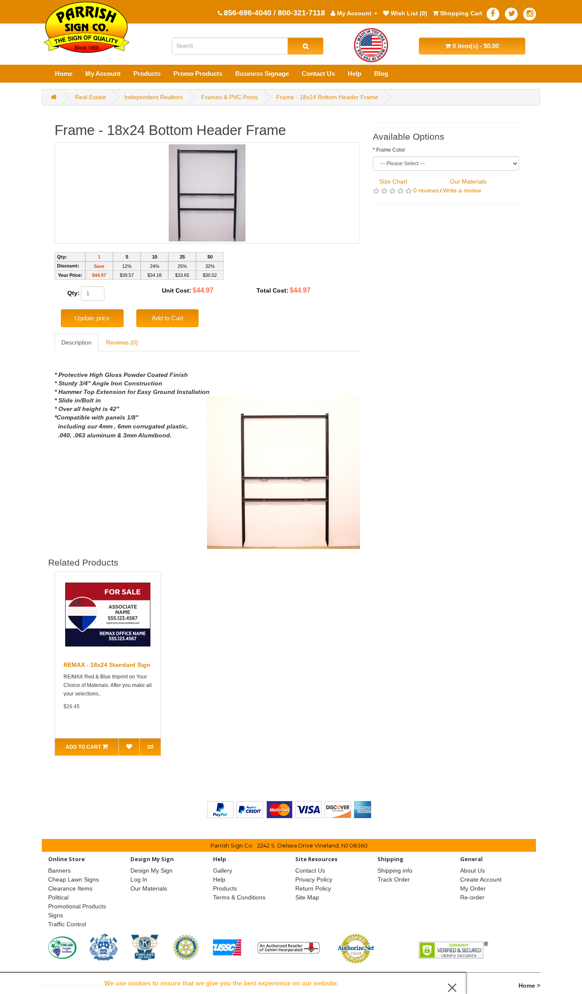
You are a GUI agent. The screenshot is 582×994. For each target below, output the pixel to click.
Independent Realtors (153, 97)
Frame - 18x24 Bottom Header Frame (327, 97)
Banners (59, 870)
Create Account (480, 879)
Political (58, 897)
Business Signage (262, 73)
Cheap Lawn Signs (73, 879)
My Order (473, 888)
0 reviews (426, 190)
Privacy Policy (313, 879)
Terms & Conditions (239, 897)
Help (354, 73)
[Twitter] (511, 14)
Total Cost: (272, 290)
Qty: (73, 293)
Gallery (222, 870)
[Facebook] (493, 14)
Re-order (472, 897)
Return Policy (313, 888)
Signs (55, 915)
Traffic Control (67, 924)
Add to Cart (167, 318)
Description (76, 342)
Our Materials (468, 181)
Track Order (393, 879)
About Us (472, 870)
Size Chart (393, 181)
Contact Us (318, 73)
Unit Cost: (176, 290)
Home (63, 73)
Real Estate (90, 97)
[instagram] (529, 14)
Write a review (462, 190)
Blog (381, 73)
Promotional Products (77, 906)
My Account (103, 73)
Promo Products (197, 73)
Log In (138, 879)
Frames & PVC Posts (229, 97)
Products (147, 73)
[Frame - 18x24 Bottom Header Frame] (207, 193)
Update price (92, 318)
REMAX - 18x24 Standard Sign (106, 664)
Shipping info (394, 870)
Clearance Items (70, 888)
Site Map (307, 897)
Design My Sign (151, 870)
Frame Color (390, 150)
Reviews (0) (122, 342)
